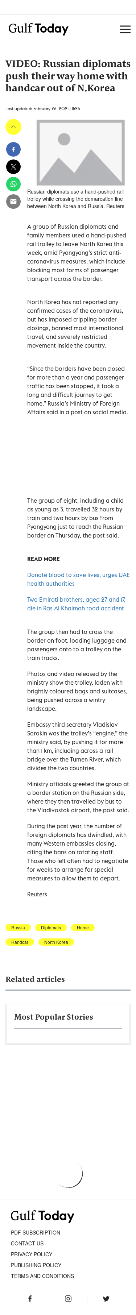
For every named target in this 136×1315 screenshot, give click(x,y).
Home (83, 927)
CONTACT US (27, 1243)
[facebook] (13, 149)
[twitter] (13, 166)
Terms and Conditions (42, 1275)
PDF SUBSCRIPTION (35, 1232)
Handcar (19, 942)
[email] (13, 201)
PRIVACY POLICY (31, 1254)
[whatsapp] (13, 184)
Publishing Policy (36, 1265)
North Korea (56, 942)
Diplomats (51, 927)
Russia (18, 927)
